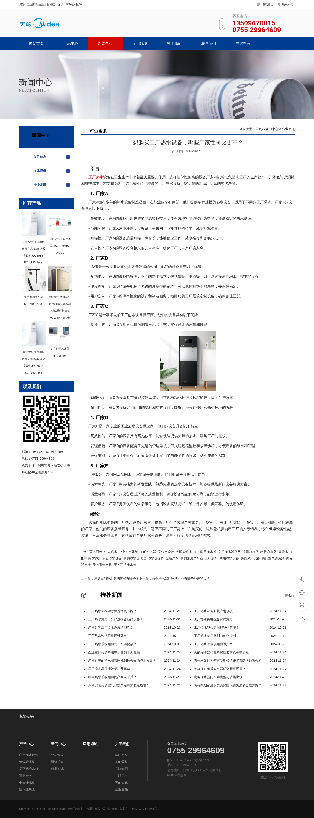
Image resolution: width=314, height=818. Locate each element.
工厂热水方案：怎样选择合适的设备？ (134, 619)
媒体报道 (39, 171)
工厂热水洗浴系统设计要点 (134, 636)
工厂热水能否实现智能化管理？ (239, 627)
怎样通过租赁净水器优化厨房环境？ (239, 669)
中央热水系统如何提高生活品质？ (134, 677)
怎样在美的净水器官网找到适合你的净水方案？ (134, 660)
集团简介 (121, 754)
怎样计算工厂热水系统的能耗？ (134, 627)
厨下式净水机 (28, 768)
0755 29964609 (302, 580)
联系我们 (287, 4)
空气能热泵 (27, 789)
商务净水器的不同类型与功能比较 (239, 677)
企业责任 (121, 789)
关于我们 (174, 43)
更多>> (290, 596)
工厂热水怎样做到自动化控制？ (239, 636)
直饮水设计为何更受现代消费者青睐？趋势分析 (239, 660)
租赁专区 (25, 775)
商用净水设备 (28, 754)
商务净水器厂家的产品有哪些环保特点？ (181, 578)
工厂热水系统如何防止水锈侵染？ (134, 644)
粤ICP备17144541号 (144, 808)
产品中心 (70, 43)
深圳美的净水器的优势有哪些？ (116, 578)
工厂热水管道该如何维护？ (239, 644)
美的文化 (121, 782)
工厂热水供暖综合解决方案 (239, 619)
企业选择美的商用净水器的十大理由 (134, 652)
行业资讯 (39, 185)
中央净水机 (27, 782)
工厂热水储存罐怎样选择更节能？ (134, 611)
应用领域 (139, 43)
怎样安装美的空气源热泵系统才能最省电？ (134, 685)
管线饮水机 (27, 761)
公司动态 (39, 157)
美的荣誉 (121, 761)
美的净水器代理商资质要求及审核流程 (239, 652)
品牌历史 (121, 775)
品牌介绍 (121, 768)
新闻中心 (105, 43)
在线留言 (267, 4)
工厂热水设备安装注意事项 (239, 611)
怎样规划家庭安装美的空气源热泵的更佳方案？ (239, 685)
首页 (258, 129)
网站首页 (36, 43)
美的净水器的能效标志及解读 (134, 669)
